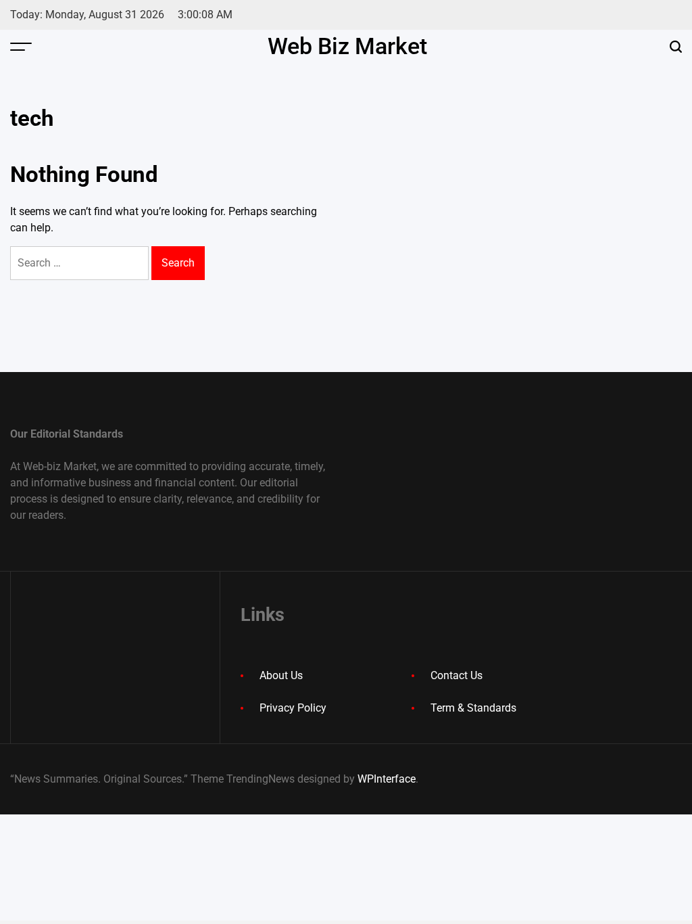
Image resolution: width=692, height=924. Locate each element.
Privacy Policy (293, 707)
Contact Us (456, 675)
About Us (281, 675)
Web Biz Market (347, 45)
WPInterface (386, 778)
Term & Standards (473, 707)
